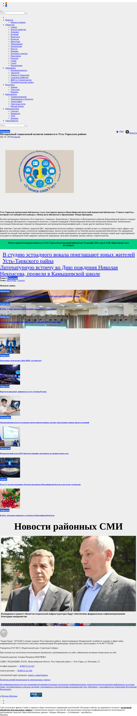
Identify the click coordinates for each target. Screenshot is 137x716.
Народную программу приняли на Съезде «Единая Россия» (23, 392)
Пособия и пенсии (19, 53)
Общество (10, 25)
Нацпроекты (11, 94)
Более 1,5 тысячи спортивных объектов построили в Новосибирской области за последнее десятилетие (40, 484)
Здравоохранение (19, 97)
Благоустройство (18, 29)
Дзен (121, 131)
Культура (15, 39)
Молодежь (15, 41)
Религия (14, 58)
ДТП (13, 116)
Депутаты (15, 89)
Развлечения (16, 65)
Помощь (14, 51)
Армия (14, 27)
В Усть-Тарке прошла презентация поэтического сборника (28, 309)
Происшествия (12, 109)
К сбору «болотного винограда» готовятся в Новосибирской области (27, 515)
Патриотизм (16, 46)
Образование (17, 44)
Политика (9, 85)
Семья (13, 61)
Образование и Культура (22, 99)
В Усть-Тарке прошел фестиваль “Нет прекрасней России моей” (31, 322)
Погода (14, 49)
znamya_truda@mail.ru (38, 675)
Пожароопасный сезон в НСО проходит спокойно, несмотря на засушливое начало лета (34, 453)
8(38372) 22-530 (25, 670)
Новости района (18, 22)
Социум (21, 280)
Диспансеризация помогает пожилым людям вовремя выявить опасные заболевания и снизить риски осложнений (44, 422)
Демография (16, 101)
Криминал (15, 113)
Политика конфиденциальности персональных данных (25, 680)
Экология (15, 73)
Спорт (13, 63)
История (14, 34)
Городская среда (18, 104)
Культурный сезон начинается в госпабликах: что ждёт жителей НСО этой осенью (40, 296)
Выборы (14, 92)
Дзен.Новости (11, 121)
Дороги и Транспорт (20, 75)
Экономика (10, 68)
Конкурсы (15, 37)
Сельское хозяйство (19, 77)
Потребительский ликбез (22, 82)
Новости (9, 20)
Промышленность (19, 70)
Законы (14, 87)
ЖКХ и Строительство (21, 80)
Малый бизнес (17, 106)
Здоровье (15, 32)
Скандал (14, 111)
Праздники (16, 56)
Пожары (14, 118)
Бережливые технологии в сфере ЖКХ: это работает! (21, 361)
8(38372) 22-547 (27, 666)
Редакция (16, 137)
